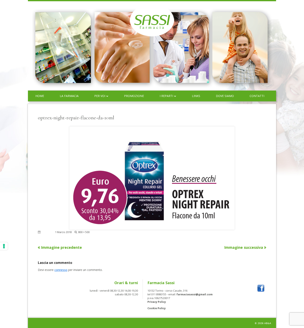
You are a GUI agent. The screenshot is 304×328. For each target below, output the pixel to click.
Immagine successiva (243, 247)
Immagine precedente (61, 247)
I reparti (166, 96)
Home (39, 96)
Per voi (99, 96)
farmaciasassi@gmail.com (194, 294)
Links (196, 96)
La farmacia (69, 96)
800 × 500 (84, 232)
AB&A (267, 323)
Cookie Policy (156, 308)
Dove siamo (225, 96)
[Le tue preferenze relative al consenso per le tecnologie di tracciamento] (4, 246)
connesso (60, 270)
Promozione (134, 96)
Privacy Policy (156, 302)
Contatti (257, 96)
